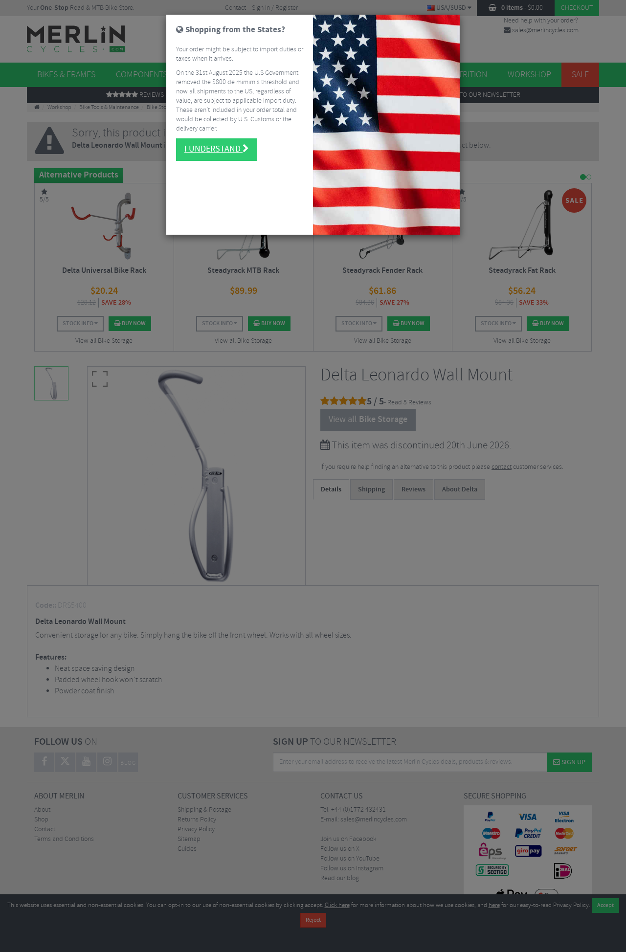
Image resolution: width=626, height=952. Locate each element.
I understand (213, 149)
